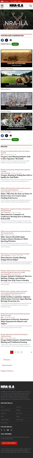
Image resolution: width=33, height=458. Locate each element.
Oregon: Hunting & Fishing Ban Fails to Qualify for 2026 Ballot (16, 176)
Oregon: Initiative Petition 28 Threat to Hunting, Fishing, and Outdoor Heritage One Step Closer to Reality (16, 278)
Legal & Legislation (5, 173)
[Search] (30, 5)
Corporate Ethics (5, 419)
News (2, 154)
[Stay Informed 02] (7, 365)
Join (12, 1)
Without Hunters (6, 89)
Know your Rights (6, 132)
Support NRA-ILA (6, 44)
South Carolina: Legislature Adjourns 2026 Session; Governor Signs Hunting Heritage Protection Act (16, 299)
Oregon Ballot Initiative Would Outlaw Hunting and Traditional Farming (16, 341)
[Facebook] (2, 41)
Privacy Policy (4, 422)
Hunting (18, 410)
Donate (19, 1)
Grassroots (3, 413)
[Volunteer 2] (7, 359)
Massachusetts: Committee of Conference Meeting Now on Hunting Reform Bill (15, 216)
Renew (15, 1)
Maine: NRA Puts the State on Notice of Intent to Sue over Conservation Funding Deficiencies (16, 196)
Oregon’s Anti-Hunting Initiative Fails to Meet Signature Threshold (16, 157)
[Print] (10, 41)
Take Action (19, 413)
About (2, 416)
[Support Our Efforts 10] (7, 371)
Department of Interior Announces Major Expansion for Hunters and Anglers (15, 321)
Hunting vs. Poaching (7, 68)
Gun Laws (18, 407)
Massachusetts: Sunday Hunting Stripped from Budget (13, 258)
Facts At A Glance (6, 111)
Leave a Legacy (19, 419)
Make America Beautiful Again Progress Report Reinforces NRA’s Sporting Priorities (14, 239)
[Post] (6, 39)
